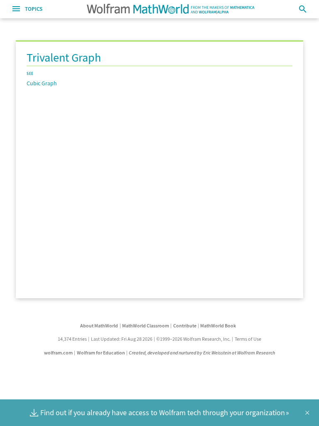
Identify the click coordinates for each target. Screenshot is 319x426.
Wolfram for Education (101, 352)
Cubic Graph (42, 83)
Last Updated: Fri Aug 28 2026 (121, 339)
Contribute (184, 325)
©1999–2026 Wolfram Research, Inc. (193, 339)
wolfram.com (58, 352)
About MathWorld (99, 325)
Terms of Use (248, 339)
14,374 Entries (72, 339)
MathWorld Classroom (145, 325)
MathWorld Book (218, 325)
